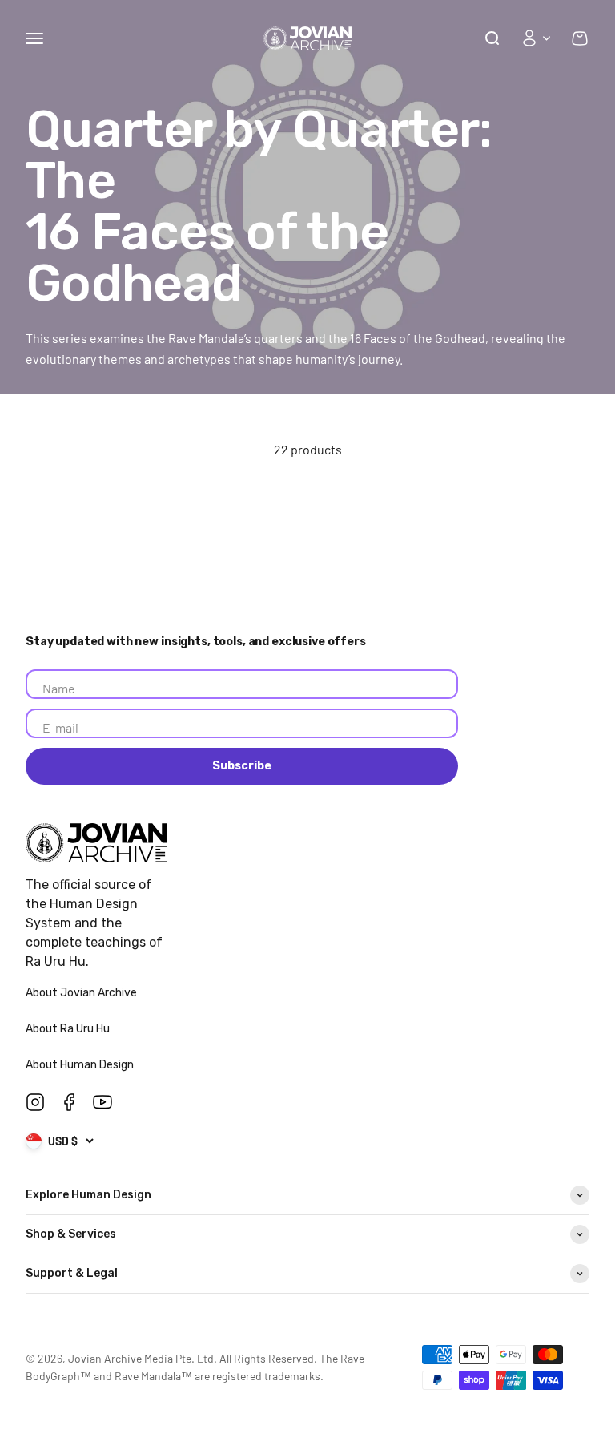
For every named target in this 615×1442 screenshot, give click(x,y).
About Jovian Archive (82, 993)
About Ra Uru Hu (69, 1029)
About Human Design (81, 1065)
